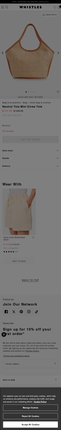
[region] (30, 408)
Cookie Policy (40, 401)
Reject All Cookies (30, 416)
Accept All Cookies (30, 424)
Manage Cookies (30, 407)
